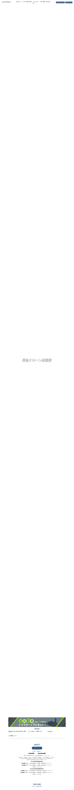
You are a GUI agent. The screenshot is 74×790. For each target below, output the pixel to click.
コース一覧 (24, 1)
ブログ (33, 3)
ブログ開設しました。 (12, 735)
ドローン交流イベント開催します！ (35, 731)
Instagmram (50, 731)
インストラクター (36, 1)
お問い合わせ (48, 1)
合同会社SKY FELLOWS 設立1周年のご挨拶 (17, 731)
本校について (18, 1)
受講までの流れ (29, 1)
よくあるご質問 (42, 1)
